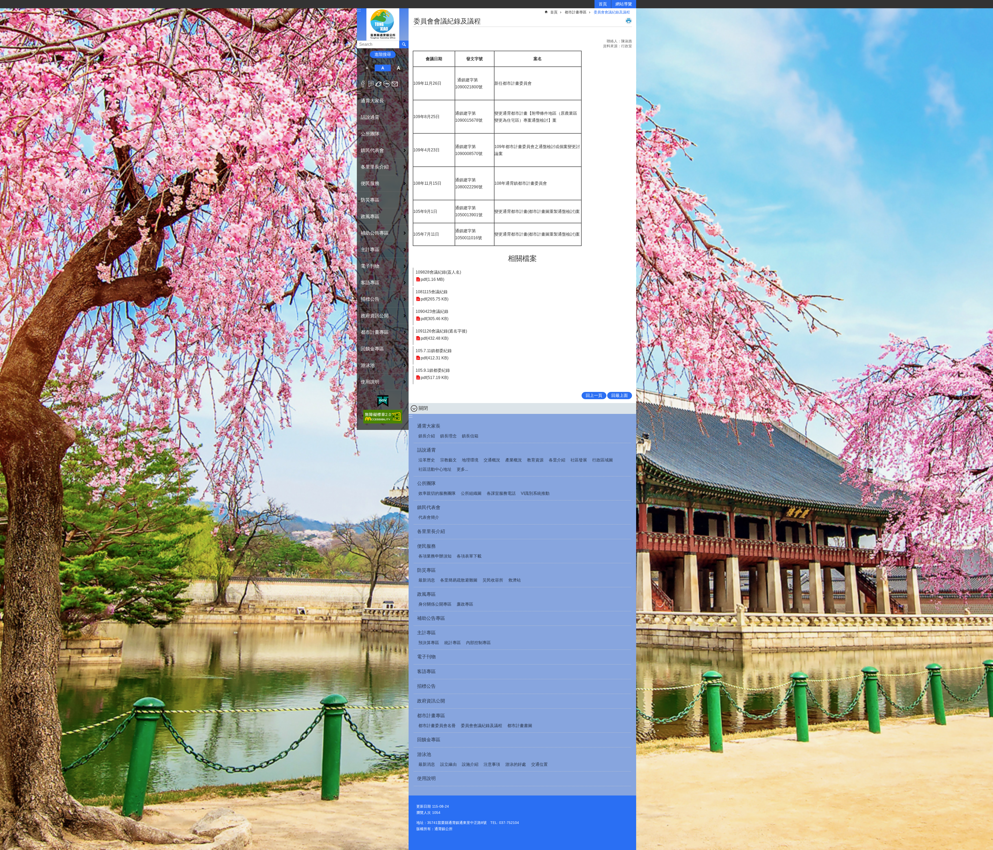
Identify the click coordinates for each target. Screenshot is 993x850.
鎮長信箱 (470, 436)
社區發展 (578, 460)
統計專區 (452, 642)
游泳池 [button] (368, 365)
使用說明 (370, 381)
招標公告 (370, 299)
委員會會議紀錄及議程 (612, 12)
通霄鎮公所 (383, 24)
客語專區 (370, 282)
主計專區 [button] (370, 249)
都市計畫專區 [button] (375, 332)
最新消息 (426, 580)
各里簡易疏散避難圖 (458, 580)
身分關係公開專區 (435, 604)
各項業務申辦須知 (435, 556)
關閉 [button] (423, 408)
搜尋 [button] (404, 44)
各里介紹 (557, 460)
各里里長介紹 (375, 166)
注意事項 (492, 764)
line (387, 84)
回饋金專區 (372, 348)
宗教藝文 (448, 460)
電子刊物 (370, 266)
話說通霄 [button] (370, 117)
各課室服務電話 (501, 493)
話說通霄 (426, 450)
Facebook (363, 84)
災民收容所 (493, 580)
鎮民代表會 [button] (372, 150)
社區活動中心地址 (435, 469)
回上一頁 (594, 395)
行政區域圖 (602, 460)
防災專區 (426, 570)
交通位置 (539, 764)
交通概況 (492, 460)
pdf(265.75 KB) (434, 299)
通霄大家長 (428, 426)
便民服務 (426, 546)
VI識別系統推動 (535, 493)
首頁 (603, 4)
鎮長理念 (448, 436)
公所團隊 (426, 483)
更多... (462, 469)
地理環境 (470, 460)
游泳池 (424, 754)
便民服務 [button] (370, 183)
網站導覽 (623, 4)
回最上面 (619, 395)
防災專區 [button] (370, 200)
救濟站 (514, 580)
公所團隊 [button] (370, 133)
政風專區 (426, 594)
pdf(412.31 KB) (434, 358)
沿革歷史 (426, 460)
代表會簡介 (428, 517)
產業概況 (513, 460)
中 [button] (382, 68)
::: (359, 10)
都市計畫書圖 (519, 725)
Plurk (371, 84)
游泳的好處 (515, 764)
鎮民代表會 (428, 507)
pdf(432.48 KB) (434, 338)
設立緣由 (448, 764)
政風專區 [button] (370, 216)
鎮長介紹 (426, 436)
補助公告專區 (375, 233)
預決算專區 (428, 642)
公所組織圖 (471, 493)
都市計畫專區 (575, 12)
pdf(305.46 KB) (434, 318)
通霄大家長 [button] (372, 100)
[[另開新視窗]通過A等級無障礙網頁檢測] (382, 416)
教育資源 (535, 460)
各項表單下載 (469, 556)
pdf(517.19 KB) (434, 377)
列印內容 (628, 20)
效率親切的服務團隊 (437, 493)
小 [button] (367, 68)
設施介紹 (470, 764)
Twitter (379, 84)
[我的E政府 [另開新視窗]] (382, 401)
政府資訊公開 (375, 315)
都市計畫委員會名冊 (437, 725)
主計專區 (426, 632)
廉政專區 (465, 604)
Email (395, 84)
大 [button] (399, 68)
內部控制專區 (478, 642)
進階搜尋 (382, 54)
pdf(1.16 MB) (432, 279)
